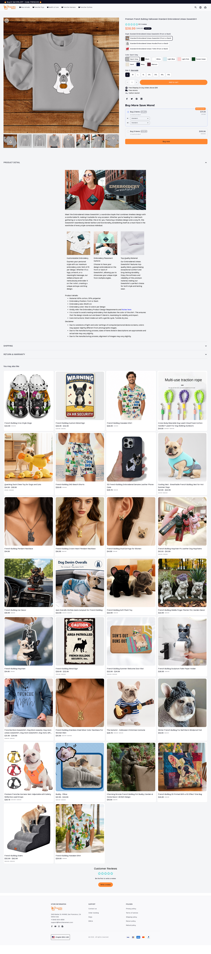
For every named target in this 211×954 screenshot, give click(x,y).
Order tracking (93, 913)
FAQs (90, 917)
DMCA (90, 921)
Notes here (126, 310)
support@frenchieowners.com (62, 922)
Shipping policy (131, 917)
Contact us (92, 909)
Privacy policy (131, 909)
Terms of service (132, 913)
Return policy (131, 921)
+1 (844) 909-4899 (57, 920)
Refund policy (131, 925)
